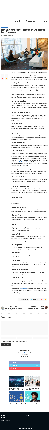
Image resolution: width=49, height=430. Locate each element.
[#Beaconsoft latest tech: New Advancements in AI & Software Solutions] (16, 381)
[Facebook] (2, 75)
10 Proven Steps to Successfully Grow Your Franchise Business (32, 388)
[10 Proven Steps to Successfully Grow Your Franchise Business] (32, 381)
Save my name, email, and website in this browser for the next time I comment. (15, 341)
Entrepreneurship (5, 27)
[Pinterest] (2, 78)
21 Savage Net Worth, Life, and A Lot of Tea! (31, 404)
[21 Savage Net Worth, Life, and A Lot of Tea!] (32, 396)
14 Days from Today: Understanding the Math (16, 404)
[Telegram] (25, 356)
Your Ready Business (24, 21)
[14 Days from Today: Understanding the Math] (16, 396)
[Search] (47, 21)
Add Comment (11, 35)
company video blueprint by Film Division (23, 162)
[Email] (6, 78)
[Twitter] (6, 75)
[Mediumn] (27, 356)
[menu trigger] (2, 21)
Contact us (24, 352)
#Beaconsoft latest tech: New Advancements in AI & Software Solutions (16, 388)
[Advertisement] (24, 10)
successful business (23, 288)
